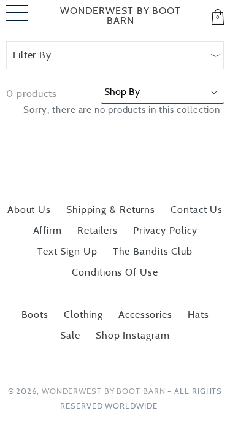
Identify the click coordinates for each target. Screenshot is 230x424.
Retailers (97, 231)
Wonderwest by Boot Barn (120, 16)
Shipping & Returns (110, 210)
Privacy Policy (165, 231)
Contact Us (197, 210)
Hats (198, 315)
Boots (35, 315)
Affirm (47, 231)
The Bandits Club (153, 251)
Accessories (145, 315)
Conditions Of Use (115, 272)
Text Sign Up (67, 251)
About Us (29, 210)
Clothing (83, 315)
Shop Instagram (133, 336)
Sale (70, 336)
